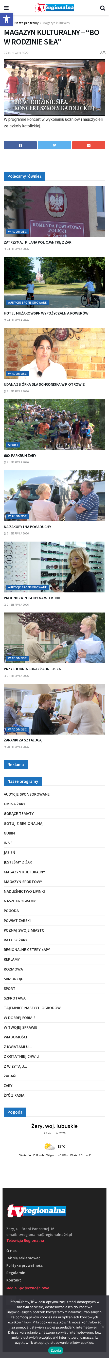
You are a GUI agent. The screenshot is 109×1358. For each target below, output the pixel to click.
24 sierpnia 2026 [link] (17, 249)
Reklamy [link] (12, 959)
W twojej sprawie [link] (20, 1027)
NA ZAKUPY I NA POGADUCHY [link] (27, 526)
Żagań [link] (10, 1075)
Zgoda (56, 1350)
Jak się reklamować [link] (23, 1258)
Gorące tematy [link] (19, 813)
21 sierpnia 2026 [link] (17, 391)
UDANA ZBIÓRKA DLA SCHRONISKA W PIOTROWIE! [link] (44, 384)
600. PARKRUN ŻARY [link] (20, 455)
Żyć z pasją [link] (14, 1095)
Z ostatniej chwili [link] (21, 1056)
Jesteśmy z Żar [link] (18, 862)
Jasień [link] (9, 852)
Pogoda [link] (11, 910)
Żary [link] (8, 1085)
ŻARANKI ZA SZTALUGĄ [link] (23, 739)
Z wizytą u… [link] (15, 1066)
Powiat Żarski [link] (17, 920)
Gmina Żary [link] (14, 803)
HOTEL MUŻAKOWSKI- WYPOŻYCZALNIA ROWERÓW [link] (46, 313)
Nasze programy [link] (26, 23)
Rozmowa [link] (13, 969)
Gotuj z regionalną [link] (23, 823)
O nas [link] (11, 1250)
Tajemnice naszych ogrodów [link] (32, 1007)
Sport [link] (13, 445)
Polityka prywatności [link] (25, 1265)
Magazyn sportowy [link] (23, 881)
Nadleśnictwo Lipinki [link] (24, 891)
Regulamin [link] (15, 1272)
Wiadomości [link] (17, 231)
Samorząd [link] (14, 978)
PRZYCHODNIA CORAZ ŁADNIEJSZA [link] (32, 668)
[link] (6, 19)
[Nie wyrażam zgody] (102, 1326)
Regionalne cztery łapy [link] (27, 949)
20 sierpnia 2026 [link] (17, 747)
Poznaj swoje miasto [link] (24, 930)
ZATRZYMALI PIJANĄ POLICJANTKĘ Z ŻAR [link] (37, 242)
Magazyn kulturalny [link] (56, 23)
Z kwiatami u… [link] (18, 1046)
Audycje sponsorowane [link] (27, 302)
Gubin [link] (9, 833)
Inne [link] (8, 842)
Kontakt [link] (13, 1280)
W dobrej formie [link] (19, 1017)
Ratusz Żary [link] (15, 939)
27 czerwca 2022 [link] (16, 52)
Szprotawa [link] (15, 998)
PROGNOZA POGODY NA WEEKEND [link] (32, 597)
